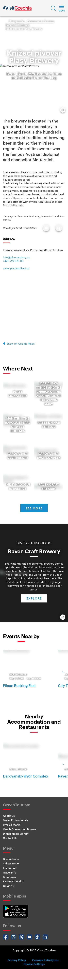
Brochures (9, 876)
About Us (9, 815)
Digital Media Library (16, 833)
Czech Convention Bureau (19, 829)
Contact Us (10, 838)
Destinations (11, 858)
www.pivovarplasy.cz (16, 268)
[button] (53, 8)
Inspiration (10, 868)
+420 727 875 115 (13, 260)
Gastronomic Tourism (40, 21)
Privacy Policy (17, 960)
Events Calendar (13, 881)
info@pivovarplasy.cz (16, 257)
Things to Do (16, 21)
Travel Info (9, 872)
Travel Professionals (15, 820)
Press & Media (11, 824)
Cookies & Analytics (45, 960)
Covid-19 (8, 885)
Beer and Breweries (18, 24)
